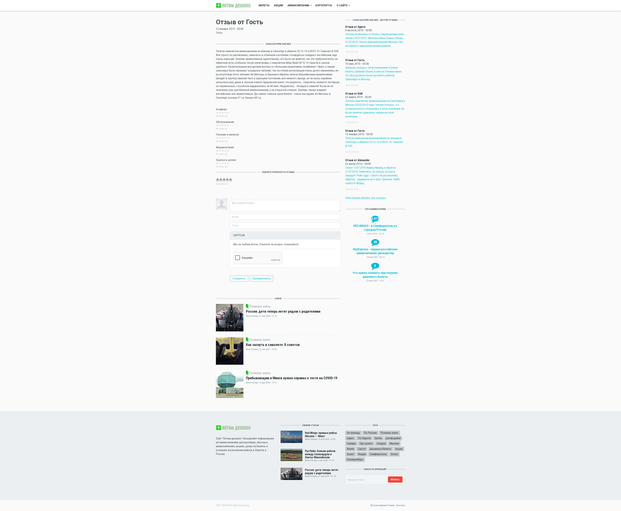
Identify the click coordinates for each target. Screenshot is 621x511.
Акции (278, 5)
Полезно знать (389, 432)
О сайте (342, 5)
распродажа (393, 438)
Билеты (264, 5)
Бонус (394, 454)
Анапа (350, 448)
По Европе (364, 438)
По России (370, 432)
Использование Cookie (382, 505)
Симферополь (378, 454)
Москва (394, 443)
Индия (362, 454)
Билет (350, 454)
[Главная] (233, 5)
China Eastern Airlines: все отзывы (365, 197)
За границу (353, 432)
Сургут (362, 448)
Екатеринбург (355, 459)
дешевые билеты (380, 448)
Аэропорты (323, 5)
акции (399, 448)
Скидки (381, 443)
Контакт (400, 505)
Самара (351, 443)
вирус (350, 438)
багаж (378, 438)
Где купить (366, 443)
